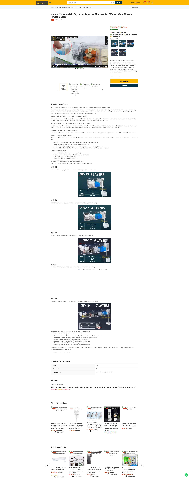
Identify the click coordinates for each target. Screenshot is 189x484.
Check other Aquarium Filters (62, 352)
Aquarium (59, 7)
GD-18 (108, 372)
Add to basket (124, 81)
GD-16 (101, 372)
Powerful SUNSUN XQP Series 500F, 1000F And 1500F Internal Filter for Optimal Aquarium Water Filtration (111, 427)
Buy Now (124, 85)
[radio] (114, 44)
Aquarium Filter (87, 7)
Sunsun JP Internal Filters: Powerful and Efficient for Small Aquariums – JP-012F (129, 425)
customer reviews (66, 19)
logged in (60, 389)
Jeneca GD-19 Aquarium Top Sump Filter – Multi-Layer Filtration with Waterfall (59, 469)
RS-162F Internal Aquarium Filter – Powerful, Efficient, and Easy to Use (111, 469)
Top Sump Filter (114, 39)
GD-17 (104, 372)
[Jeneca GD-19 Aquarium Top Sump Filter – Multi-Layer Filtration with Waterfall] (59, 458)
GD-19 (111, 372)
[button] (112, 2)
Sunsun (79, 7)
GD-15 (97, 372)
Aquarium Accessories (69, 7)
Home (52, 7)
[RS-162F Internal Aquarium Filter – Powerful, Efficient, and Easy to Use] (112, 458)
